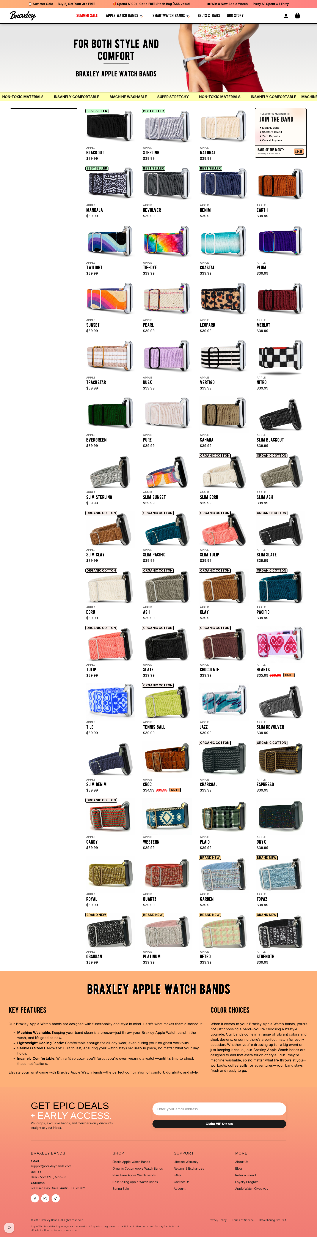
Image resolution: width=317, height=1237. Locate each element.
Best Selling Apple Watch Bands (135, 1182)
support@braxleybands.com (51, 1166)
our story (235, 15)
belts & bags (209, 15)
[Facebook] (35, 1198)
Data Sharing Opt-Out (272, 1220)
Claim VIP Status (219, 1124)
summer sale (87, 15)
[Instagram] (45, 1198)
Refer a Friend (245, 1175)
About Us (241, 1162)
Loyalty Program (246, 1182)
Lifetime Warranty (186, 1162)
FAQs (177, 1175)
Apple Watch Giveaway (251, 1188)
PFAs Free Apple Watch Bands (134, 1175)
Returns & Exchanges (189, 1168)
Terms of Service (243, 1220)
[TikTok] (56, 1198)
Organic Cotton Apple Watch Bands (138, 1168)
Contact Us (181, 1182)
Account (179, 1188)
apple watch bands (122, 15)
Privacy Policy (218, 1220)
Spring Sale (121, 1188)
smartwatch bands (168, 15)
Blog (238, 1168)
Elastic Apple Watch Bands (131, 1162)
